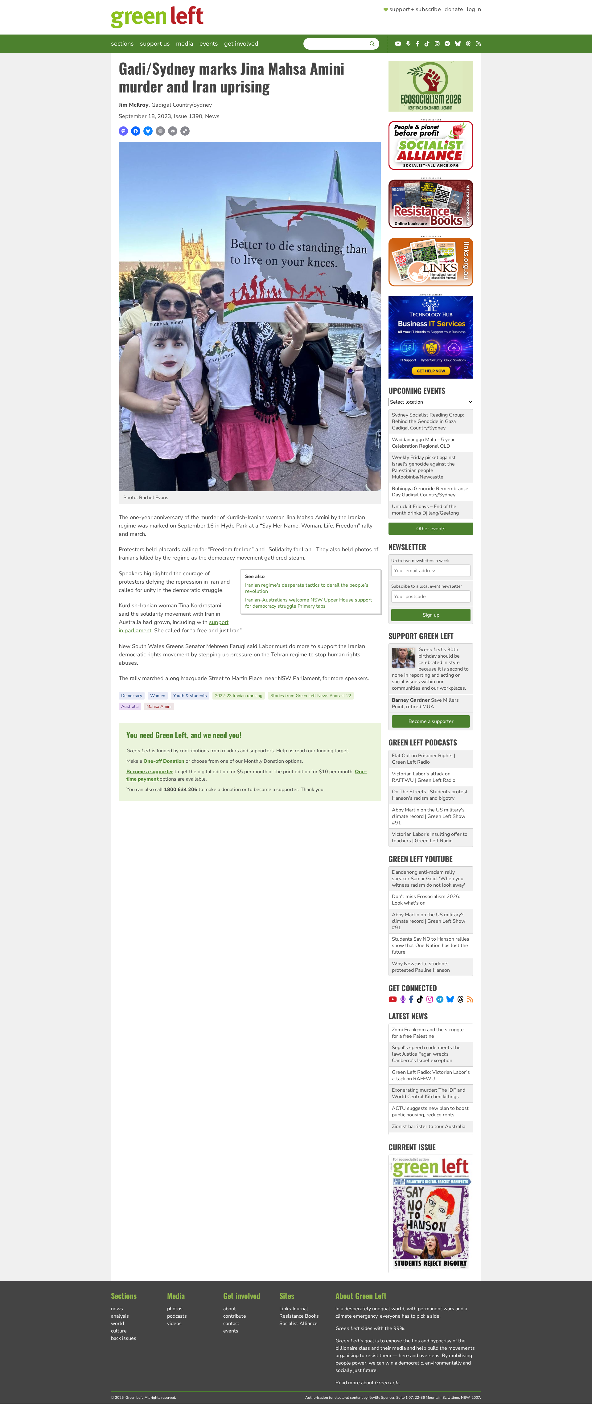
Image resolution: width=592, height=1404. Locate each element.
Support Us (155, 43)
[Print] (160, 131)
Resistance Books (299, 1316)
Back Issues (123, 1338)
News (212, 116)
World (117, 1323)
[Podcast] (403, 999)
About (229, 1308)
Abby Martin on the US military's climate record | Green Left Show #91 (428, 816)
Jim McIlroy (134, 105)
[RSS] (470, 999)
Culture (119, 1331)
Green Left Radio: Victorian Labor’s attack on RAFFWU (431, 1057)
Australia (129, 706)
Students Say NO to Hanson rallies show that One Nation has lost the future (430, 945)
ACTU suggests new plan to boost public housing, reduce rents (430, 1093)
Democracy (131, 696)
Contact (231, 1323)
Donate (454, 9)
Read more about (367, 1382)
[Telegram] (439, 999)
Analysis (120, 1316)
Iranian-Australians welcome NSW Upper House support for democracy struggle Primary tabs (308, 603)
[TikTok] (420, 999)
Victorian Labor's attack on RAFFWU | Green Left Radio (423, 777)
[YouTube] (392, 999)
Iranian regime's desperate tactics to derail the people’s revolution (306, 588)
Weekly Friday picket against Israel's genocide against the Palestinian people (424, 464)
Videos (174, 1323)
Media (184, 43)
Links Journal (293, 1308)
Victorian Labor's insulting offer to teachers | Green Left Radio (429, 837)
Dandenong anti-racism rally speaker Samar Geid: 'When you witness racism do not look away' (428, 879)
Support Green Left (421, 635)
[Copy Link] (185, 131)
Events (208, 43)
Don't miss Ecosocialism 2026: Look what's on (426, 899)
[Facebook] (135, 131)
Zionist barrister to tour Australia (428, 1108)
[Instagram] (429, 999)
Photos (175, 1308)
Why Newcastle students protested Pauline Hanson (421, 967)
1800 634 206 (180, 789)
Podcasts (177, 1316)
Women (157, 696)
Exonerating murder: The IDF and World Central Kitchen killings (428, 1075)
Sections (122, 43)
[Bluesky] (148, 131)
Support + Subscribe (415, 9)
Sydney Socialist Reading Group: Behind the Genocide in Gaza (428, 418)
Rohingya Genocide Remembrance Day (430, 492)
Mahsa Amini (158, 706)
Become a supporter (149, 771)
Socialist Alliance (298, 1323)
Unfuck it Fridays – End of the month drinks (424, 509)
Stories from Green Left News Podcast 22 (310, 696)
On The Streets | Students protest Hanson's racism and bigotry (430, 795)
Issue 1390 (188, 116)
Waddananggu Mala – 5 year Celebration (423, 443)
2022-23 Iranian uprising (238, 696)
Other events (431, 528)
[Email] (172, 131)
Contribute (234, 1316)
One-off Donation (163, 761)
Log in (474, 9)
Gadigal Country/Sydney (181, 105)
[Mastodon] (123, 131)
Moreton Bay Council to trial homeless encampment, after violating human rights (424, 1126)
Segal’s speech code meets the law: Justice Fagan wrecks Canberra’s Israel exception (426, 1036)
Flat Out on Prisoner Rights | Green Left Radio (423, 759)
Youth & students (190, 696)
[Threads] (460, 999)
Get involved (241, 43)
